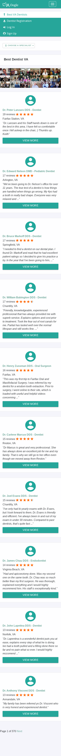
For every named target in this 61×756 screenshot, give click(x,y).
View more (31, 140)
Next (19, 731)
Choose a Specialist (19, 45)
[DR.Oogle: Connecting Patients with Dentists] (10, 4)
